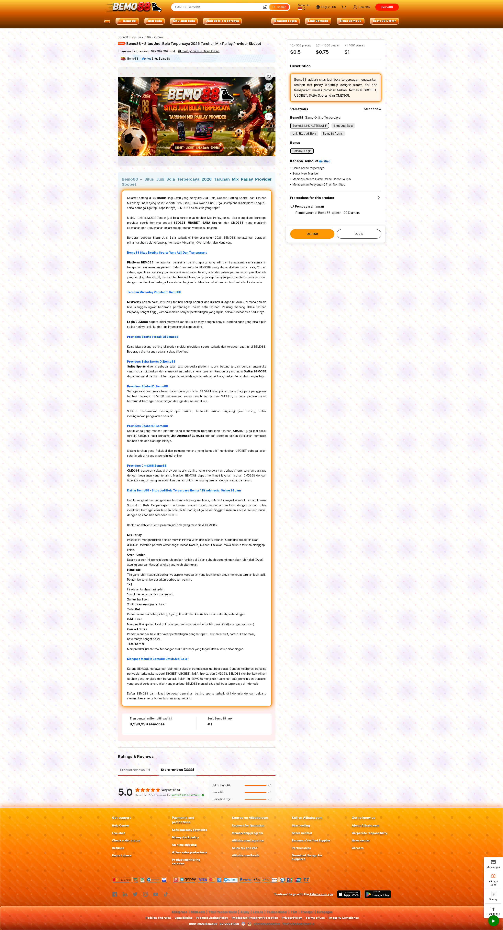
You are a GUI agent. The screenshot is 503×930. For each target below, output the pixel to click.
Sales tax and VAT (245, 848)
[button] (265, 7)
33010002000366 (267, 923)
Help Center (120, 825)
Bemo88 (123, 37)
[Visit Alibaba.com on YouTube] (155, 894)
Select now (372, 109)
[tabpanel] (196, 792)
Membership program (247, 833)
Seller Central (302, 833)
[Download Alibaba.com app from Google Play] (377, 894)
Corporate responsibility (369, 833)
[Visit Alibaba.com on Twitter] (135, 894)
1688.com (198, 911)
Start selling (301, 825)
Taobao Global (277, 911)
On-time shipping (184, 844)
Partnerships (301, 848)
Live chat (118, 833)
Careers (358, 848)
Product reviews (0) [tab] (135, 770)
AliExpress (179, 911)
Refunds (118, 848)
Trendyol (307, 911)
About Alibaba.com (365, 825)
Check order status (126, 840)
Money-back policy (185, 837)
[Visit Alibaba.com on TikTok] (166, 894)
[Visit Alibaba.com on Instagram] (145, 894)
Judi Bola (137, 37)
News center (361, 840)
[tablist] (196, 769)
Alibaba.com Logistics (248, 840)
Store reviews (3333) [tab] (177, 770)
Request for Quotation (248, 825)
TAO (294, 911)
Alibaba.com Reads (245, 855)
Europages (325, 911)
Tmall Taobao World (222, 911)
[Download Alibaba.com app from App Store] (349, 894)
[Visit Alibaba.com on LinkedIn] (125, 894)
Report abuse (121, 855)
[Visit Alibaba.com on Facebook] (114, 894)
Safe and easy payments (189, 829)
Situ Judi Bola (155, 37)
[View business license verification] (243, 924)
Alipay (244, 911)
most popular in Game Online (198, 51)
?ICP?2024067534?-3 (298, 923)
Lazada (258, 911)
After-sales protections (189, 852)
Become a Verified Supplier (311, 840)
